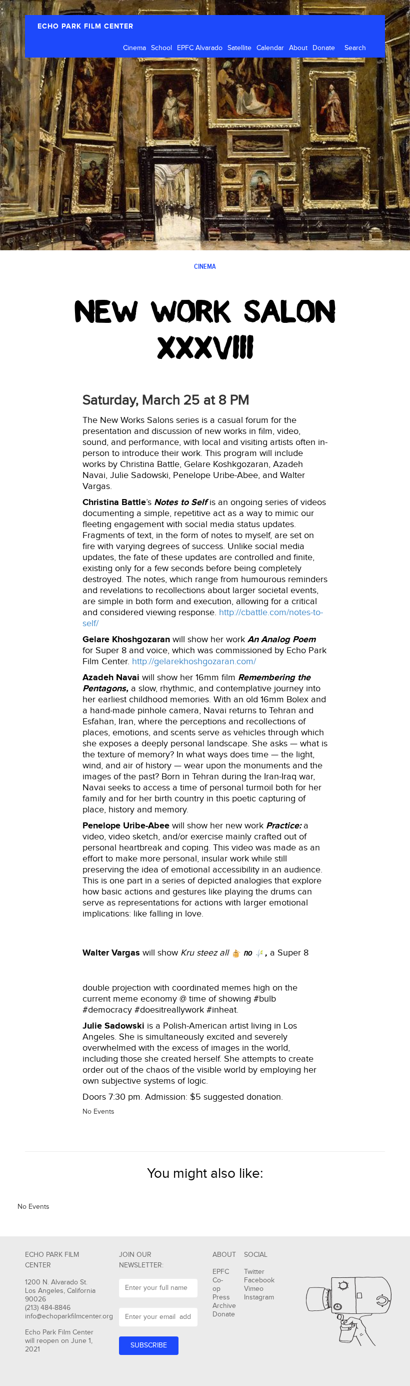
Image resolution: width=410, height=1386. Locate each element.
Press (221, 1297)
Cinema (134, 48)
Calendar (270, 48)
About (298, 48)
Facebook (259, 1280)
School (161, 48)
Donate (323, 48)
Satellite (240, 48)
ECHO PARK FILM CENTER (86, 26)
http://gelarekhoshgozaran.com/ (194, 661)
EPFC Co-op (220, 1280)
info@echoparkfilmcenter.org (69, 1316)
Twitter (254, 1272)
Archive (224, 1306)
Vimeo (254, 1289)
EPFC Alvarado (199, 48)
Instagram (259, 1297)
